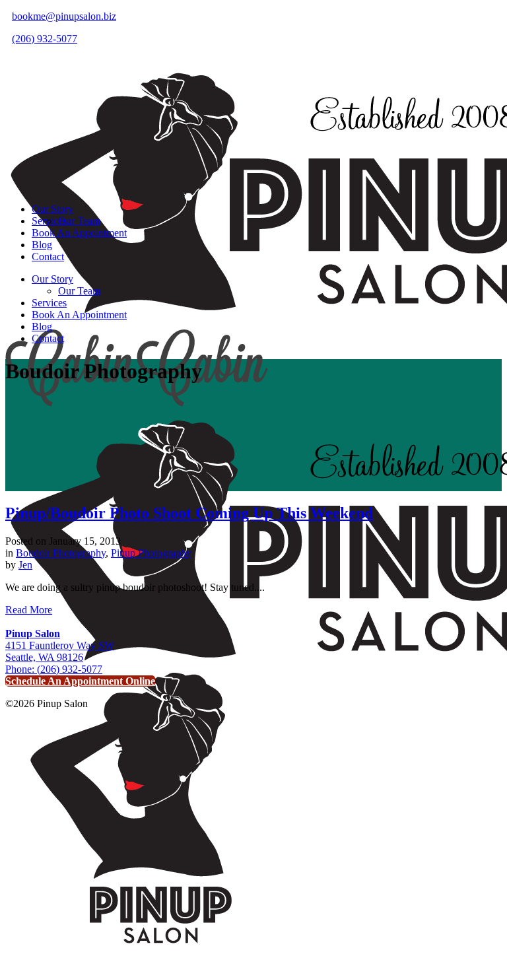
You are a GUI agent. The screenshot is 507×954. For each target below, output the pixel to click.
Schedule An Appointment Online (80, 681)
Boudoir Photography (61, 553)
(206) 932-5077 (44, 38)
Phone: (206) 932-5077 (53, 669)
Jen (25, 564)
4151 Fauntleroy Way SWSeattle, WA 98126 (59, 645)
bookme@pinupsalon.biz (64, 16)
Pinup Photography (151, 553)
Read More (28, 609)
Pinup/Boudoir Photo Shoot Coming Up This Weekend (189, 513)
